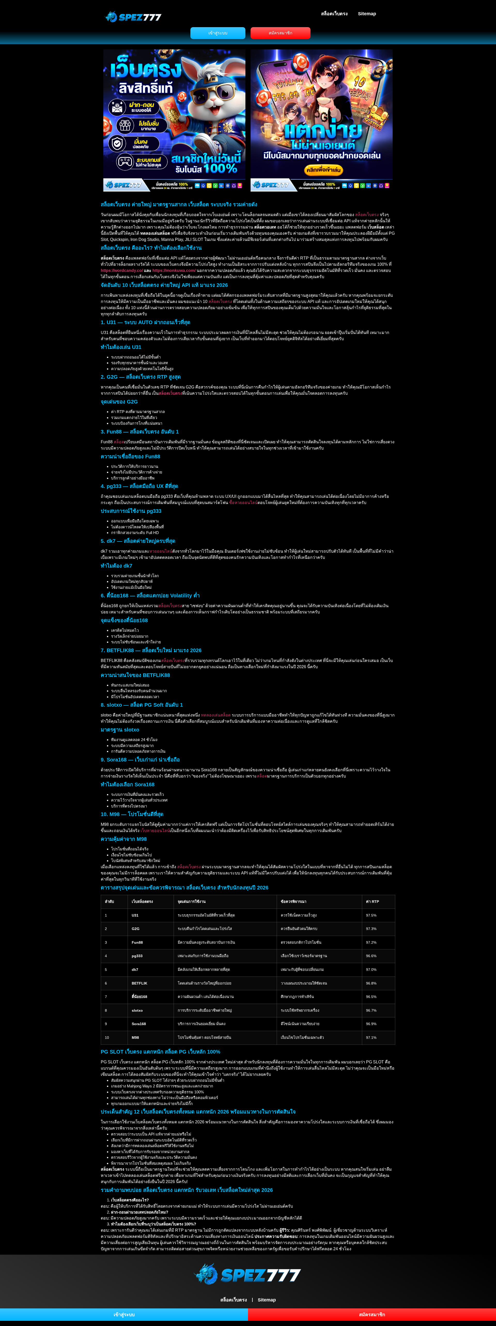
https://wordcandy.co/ (122, 270)
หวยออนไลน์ (160, 551)
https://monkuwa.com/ (174, 270)
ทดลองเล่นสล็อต (216, 715)
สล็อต (119, 442)
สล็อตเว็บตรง (334, 13)
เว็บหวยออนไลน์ (155, 830)
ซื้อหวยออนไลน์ (243, 502)
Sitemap (367, 13)
